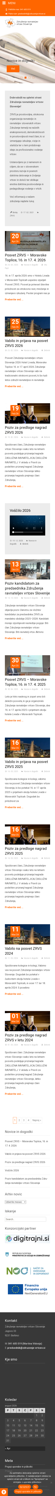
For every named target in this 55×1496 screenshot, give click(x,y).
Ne (35, 1487)
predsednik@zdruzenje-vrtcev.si (26, 1347)
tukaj (31, 201)
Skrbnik (47, 350)
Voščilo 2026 (20, 510)
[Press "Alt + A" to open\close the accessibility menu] (4, 1492)
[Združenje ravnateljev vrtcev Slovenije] (19, 22)
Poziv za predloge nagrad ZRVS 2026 (25, 1162)
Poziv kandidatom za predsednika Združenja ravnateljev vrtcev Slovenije (27, 588)
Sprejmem (24, 1487)
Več (13, 68)
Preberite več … (14, 299)
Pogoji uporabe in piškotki (19, 1466)
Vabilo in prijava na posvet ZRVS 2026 (25, 1153)
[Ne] (51, 1482)
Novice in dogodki (31, 265)
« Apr (7, 1448)
